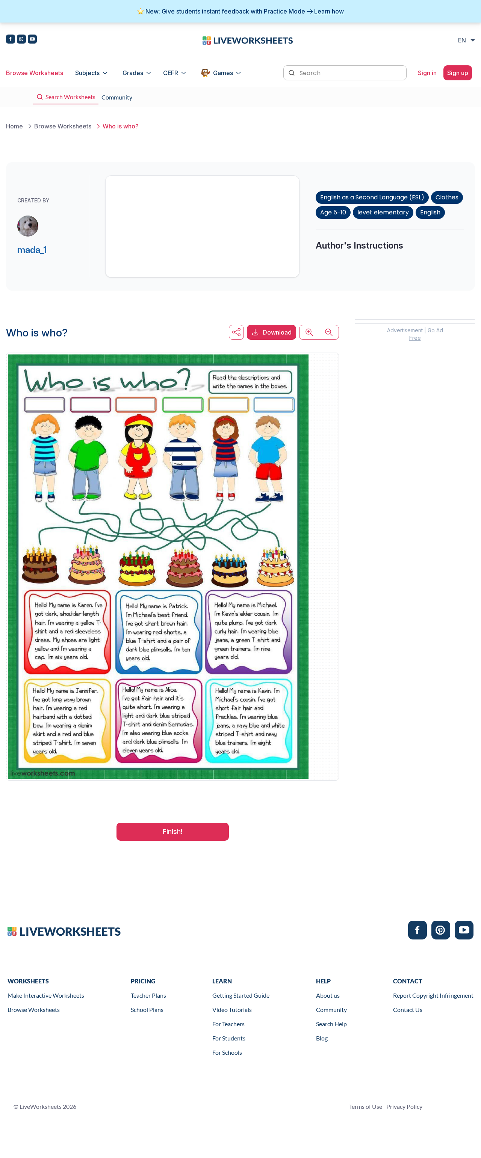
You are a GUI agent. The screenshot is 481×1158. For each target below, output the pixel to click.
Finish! (173, 831)
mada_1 (32, 249)
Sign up (457, 73)
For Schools (227, 1052)
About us (328, 995)
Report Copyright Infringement (433, 995)
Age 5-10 (333, 212)
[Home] (248, 40)
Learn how (329, 11)
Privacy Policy (404, 1106)
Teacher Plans (148, 995)
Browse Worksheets (34, 73)
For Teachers (228, 1023)
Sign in (427, 73)
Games (223, 73)
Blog (322, 1038)
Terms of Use (365, 1106)
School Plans (147, 1009)
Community (331, 1009)
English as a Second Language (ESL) (372, 197)
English (430, 212)
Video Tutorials (232, 1009)
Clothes (447, 197)
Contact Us (407, 1009)
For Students (228, 1038)
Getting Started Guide (240, 995)
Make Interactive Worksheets (46, 995)
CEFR (170, 73)
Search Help (331, 1023)
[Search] (292, 72)
